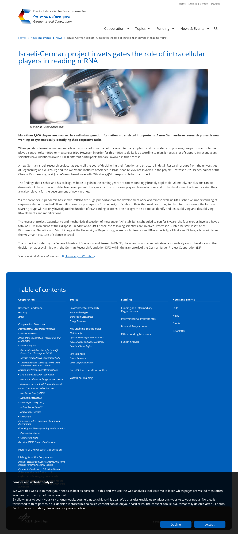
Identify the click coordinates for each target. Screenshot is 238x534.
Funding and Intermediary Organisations (38, 369)
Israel (21, 316)
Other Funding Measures (136, 334)
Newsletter (178, 331)
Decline (176, 525)
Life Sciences (77, 353)
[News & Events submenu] (208, 28)
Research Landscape (30, 308)
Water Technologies (79, 312)
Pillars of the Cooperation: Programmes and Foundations (39, 339)
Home (22, 37)
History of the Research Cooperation (40, 449)
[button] (216, 28)
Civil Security (76, 333)
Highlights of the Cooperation (35, 457)
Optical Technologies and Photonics (87, 337)
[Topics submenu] (149, 28)
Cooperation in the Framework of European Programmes (39, 422)
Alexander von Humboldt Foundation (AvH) (41, 384)
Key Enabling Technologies (85, 328)
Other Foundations (29, 437)
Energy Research (78, 321)
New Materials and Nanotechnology (87, 341)
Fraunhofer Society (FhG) (32, 402)
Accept (209, 525)
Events (176, 323)
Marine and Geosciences (81, 316)
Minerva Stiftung (28, 345)
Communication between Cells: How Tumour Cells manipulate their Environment (39, 470)
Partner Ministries (28, 333)
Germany (22, 312)
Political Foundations (30, 433)
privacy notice (75, 508)
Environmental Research (84, 308)
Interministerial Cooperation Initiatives (36, 328)
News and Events (40, 37)
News (59, 37)
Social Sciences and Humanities (88, 370)
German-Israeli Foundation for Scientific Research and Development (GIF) (39, 352)
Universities (26, 416)
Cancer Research (78, 358)
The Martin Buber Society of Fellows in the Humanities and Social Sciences (40, 364)
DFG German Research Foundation (37, 374)
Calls (175, 308)
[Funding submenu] (173, 28)
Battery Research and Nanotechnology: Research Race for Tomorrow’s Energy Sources (41, 463)
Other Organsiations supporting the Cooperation (41, 428)
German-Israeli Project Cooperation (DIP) (40, 357)
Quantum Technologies (81, 346)
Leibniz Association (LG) (31, 407)
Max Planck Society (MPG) (32, 393)
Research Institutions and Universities (36, 388)
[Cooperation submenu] (128, 28)
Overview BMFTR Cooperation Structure (37, 442)
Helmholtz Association (31, 397)
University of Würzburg (80, 256)
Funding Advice (130, 341)
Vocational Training (81, 377)
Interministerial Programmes (138, 318)
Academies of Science (30, 411)
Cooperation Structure (31, 324)
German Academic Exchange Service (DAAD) (41, 379)
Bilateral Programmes (134, 326)
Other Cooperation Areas (82, 362)
